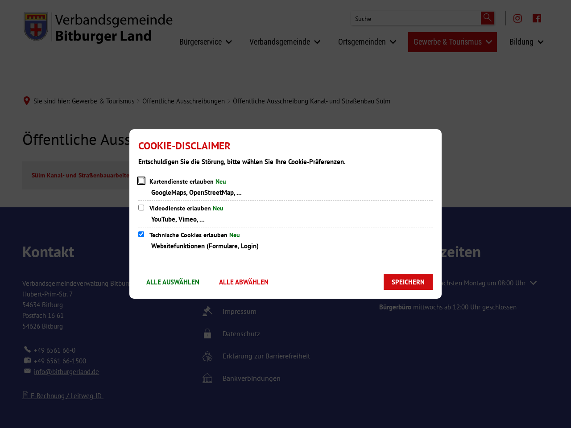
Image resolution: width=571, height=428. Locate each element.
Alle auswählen (172, 282)
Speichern (408, 282)
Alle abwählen (244, 282)
